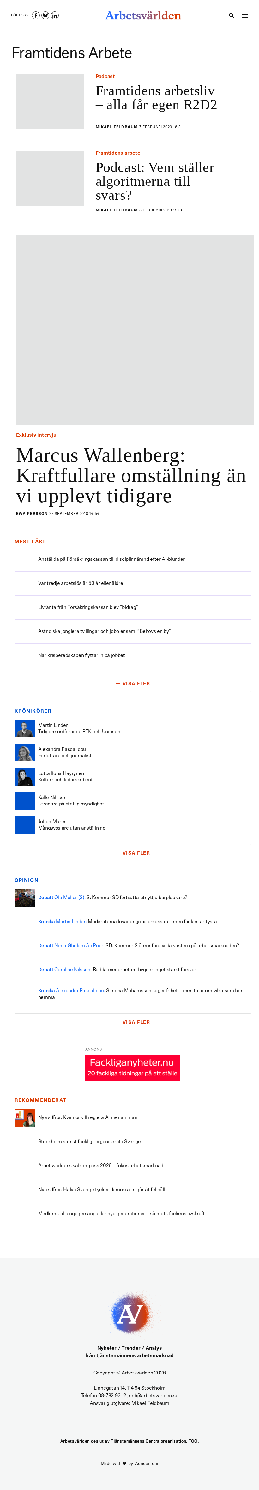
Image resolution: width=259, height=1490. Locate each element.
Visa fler (136, 684)
